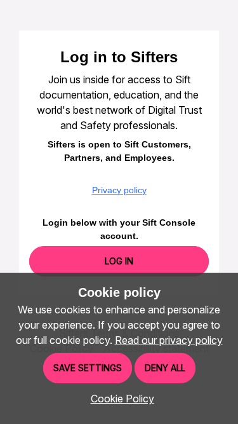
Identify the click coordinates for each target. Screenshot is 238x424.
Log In (119, 261)
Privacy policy (119, 190)
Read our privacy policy (169, 340)
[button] (119, 398)
